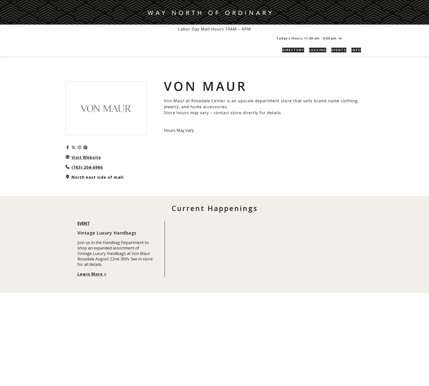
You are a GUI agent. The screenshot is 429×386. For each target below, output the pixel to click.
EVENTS (338, 50)
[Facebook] (68, 147)
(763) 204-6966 (87, 167)
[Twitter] (73, 147)
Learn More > (92, 274)
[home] (100, 50)
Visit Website (86, 157)
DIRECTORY (293, 50)
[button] (357, 38)
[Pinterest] (85, 147)
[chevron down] (340, 38)
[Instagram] (79, 147)
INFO (356, 50)
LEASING (317, 50)
